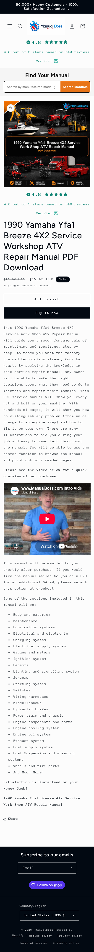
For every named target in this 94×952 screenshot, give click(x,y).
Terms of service (34, 943)
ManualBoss (44, 929)
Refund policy (40, 935)
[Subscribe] (70, 868)
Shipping (10, 285)
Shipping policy (66, 943)
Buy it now (47, 313)
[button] (9, 26)
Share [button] (13, 818)
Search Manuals (75, 87)
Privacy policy (70, 935)
